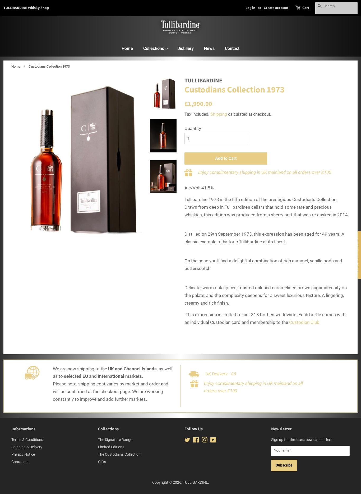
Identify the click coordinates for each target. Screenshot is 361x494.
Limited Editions (111, 447)
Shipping (218, 114)
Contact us (20, 462)
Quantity (192, 128)
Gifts (102, 462)
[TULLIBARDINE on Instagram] (204, 441)
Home (127, 48)
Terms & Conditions (27, 439)
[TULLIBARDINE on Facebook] (196, 441)
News (209, 48)
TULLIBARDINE (195, 482)
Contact (232, 48)
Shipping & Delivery (26, 447)
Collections (154, 48)
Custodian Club (304, 322)
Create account (276, 8)
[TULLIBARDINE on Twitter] (187, 441)
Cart (305, 8)
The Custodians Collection (119, 454)
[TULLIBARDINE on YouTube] (213, 441)
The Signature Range (115, 439)
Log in (250, 8)
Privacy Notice (23, 454)
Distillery (185, 48)
